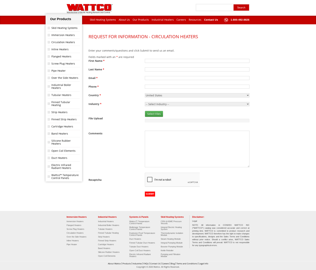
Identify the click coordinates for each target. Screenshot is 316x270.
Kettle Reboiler (167, 251)
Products (127, 263)
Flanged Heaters (61, 56)
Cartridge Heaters (62, 126)
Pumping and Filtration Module (170, 255)
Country (95, 95)
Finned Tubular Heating (60, 103)
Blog (173, 263)
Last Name (96, 69)
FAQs (146, 263)
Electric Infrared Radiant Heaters (61, 166)
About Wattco (114, 263)
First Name (97, 61)
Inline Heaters (60, 49)
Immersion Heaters (63, 35)
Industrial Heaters (163, 19)
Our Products (141, 19)
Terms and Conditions (186, 263)
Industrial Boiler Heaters (61, 86)
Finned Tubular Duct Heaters (142, 243)
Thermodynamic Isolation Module (172, 234)
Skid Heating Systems (103, 19)
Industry (95, 104)
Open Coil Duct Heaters (140, 251)
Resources (195, 19)
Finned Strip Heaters (64, 119)
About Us (124, 19)
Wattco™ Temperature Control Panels (65, 176)
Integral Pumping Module (172, 243)
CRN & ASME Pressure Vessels (171, 222)
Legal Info (203, 263)
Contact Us (211, 19)
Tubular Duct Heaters (138, 247)
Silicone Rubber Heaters (61, 142)
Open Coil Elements (63, 150)
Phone (94, 86)
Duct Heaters (59, 158)
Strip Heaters (59, 112)
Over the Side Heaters (64, 78)
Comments (95, 133)
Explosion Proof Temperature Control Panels (142, 234)
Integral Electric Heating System (171, 228)
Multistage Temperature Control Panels (139, 228)
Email (93, 78)
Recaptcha (95, 180)
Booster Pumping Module (172, 247)
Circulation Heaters (63, 42)
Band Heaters (59, 133)
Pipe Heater (58, 70)
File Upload (96, 118)
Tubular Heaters (61, 95)
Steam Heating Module (171, 239)
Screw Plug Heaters (63, 63)
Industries (137, 263)
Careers (181, 19)
